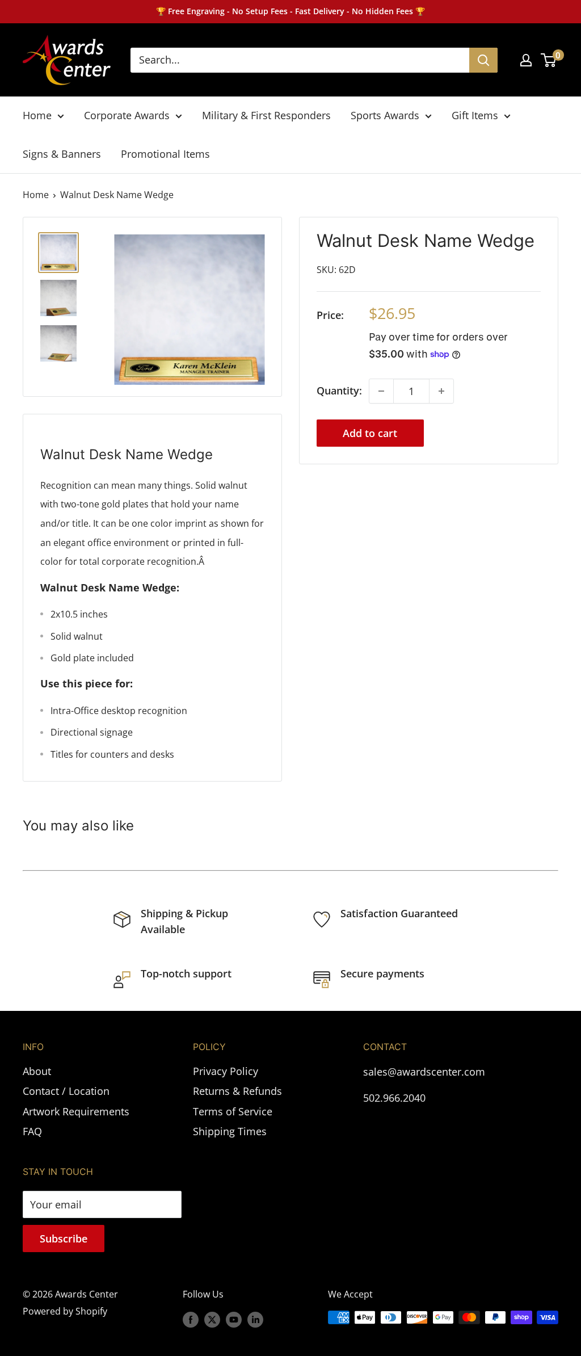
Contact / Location (66, 1091)
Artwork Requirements (76, 1111)
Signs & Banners (62, 154)
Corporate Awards (127, 115)
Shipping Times (230, 1131)
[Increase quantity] (441, 391)
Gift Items (475, 115)
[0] (549, 60)
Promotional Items (165, 154)
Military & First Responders (266, 115)
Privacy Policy (225, 1071)
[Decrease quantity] (381, 391)
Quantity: (339, 390)
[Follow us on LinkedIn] (255, 1319)
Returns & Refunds (237, 1091)
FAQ (32, 1131)
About (37, 1071)
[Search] (483, 60)
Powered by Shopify (65, 1311)
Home (37, 115)
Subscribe (63, 1238)
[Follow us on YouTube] (234, 1319)
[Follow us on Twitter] (212, 1319)
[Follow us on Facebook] (191, 1319)
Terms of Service (232, 1111)
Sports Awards (385, 115)
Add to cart (370, 433)
